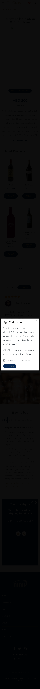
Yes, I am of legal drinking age (18, 360)
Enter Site (10, 366)
